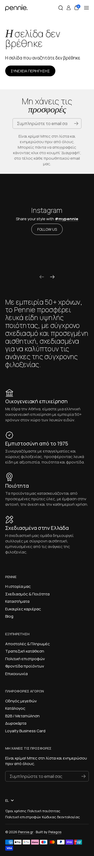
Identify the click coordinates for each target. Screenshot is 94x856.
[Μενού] (86, 8)
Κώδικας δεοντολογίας (61, 817)
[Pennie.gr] (16, 8)
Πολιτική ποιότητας (43, 811)
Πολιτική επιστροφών (23, 817)
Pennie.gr (25, 832)
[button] (60, 8)
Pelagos (54, 832)
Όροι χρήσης (15, 811)
